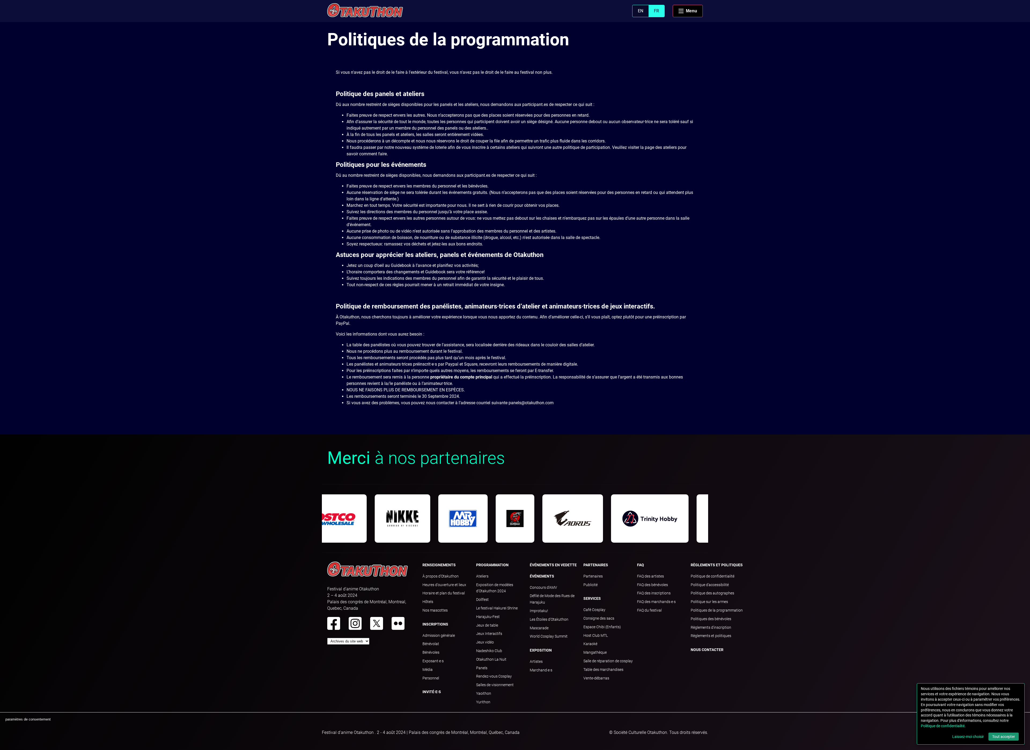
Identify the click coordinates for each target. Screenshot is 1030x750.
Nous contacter (707, 650)
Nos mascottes (435, 610)
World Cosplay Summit (549, 636)
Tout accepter (1003, 736)
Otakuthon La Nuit (491, 659)
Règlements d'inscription (711, 627)
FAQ (640, 565)
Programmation (492, 565)
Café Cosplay (594, 610)
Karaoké (590, 644)
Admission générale (438, 635)
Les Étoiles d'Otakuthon (549, 619)
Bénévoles (430, 652)
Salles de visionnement (495, 685)
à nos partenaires (416, 458)
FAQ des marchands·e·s (656, 602)
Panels (481, 668)
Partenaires (595, 565)
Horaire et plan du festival (443, 593)
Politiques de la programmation (717, 610)
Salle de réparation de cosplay (608, 661)
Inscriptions (435, 624)
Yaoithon (483, 693)
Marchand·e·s (541, 670)
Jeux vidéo (485, 642)
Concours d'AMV (543, 587)
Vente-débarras (596, 678)
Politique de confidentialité (712, 576)
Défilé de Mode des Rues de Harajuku (552, 599)
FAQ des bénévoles (652, 585)
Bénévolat (430, 644)
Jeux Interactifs (489, 633)
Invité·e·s (431, 692)
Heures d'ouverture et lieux (444, 585)
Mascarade (539, 628)
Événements (542, 576)
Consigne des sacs (598, 618)
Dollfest (482, 599)
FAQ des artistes (650, 576)
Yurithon (483, 702)
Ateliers (482, 576)
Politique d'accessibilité (710, 585)
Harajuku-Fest (488, 617)
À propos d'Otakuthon (440, 576)
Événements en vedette (553, 565)
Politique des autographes (712, 593)
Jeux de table (487, 625)
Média (427, 669)
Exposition (541, 650)
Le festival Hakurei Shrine (497, 608)
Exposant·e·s (433, 661)
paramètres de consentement (28, 719)
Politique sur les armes (709, 602)
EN (640, 10)
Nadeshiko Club (489, 651)
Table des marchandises (603, 669)
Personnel (430, 678)
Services (592, 598)
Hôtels (427, 602)
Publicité (590, 585)
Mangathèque (595, 652)
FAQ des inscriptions (654, 593)
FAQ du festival (649, 610)
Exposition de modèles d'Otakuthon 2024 (494, 588)
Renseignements (439, 565)
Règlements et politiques (717, 565)
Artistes (536, 661)
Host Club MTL (595, 635)
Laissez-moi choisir (968, 736)
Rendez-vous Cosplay (494, 676)
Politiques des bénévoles (711, 619)
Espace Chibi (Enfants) (602, 627)
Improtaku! (539, 611)
